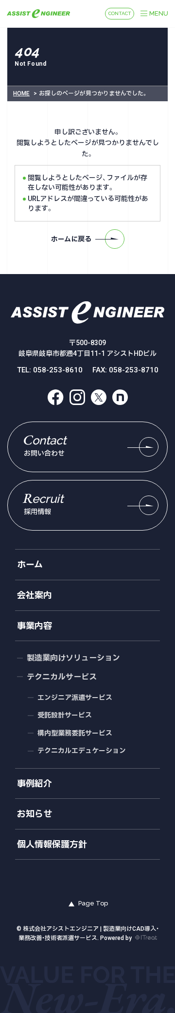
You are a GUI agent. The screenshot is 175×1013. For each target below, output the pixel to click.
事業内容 (34, 626)
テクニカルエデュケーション (81, 751)
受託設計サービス (64, 715)
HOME (21, 93)
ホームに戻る (71, 239)
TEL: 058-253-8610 (50, 370)
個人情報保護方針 (52, 844)
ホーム (30, 564)
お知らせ (34, 814)
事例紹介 (34, 783)
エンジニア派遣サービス (74, 697)
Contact (119, 13)
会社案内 (34, 595)
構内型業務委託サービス (74, 733)
